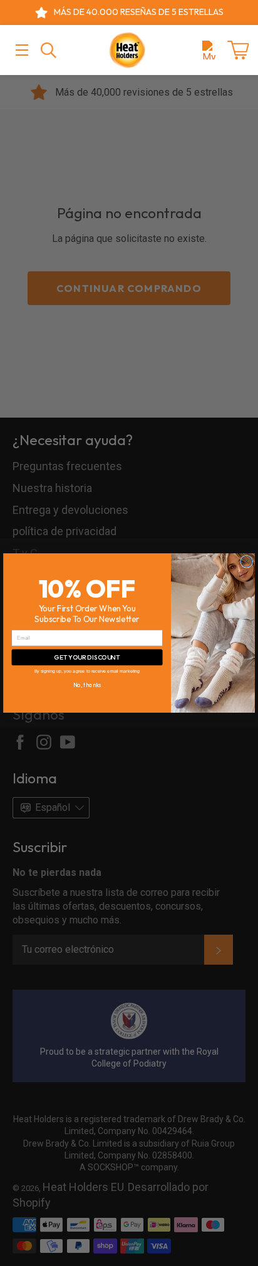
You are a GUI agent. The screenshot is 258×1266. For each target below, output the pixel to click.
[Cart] (238, 50)
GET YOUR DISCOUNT (87, 657)
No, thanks (87, 684)
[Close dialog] (246, 561)
